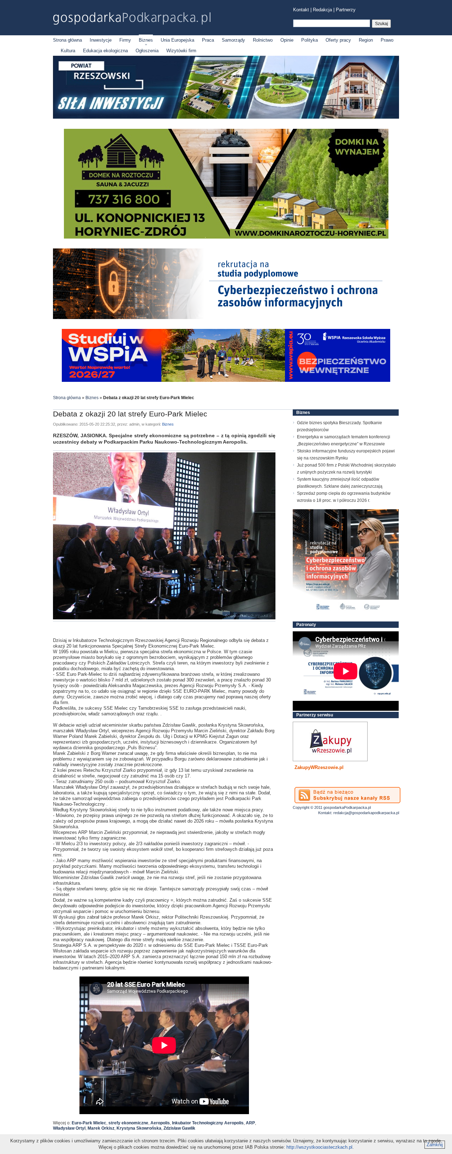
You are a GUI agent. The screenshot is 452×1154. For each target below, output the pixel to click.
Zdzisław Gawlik (179, 1128)
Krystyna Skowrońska (139, 1128)
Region (366, 40)
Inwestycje (101, 40)
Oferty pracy (338, 40)
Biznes (146, 40)
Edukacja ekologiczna (105, 50)
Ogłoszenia (147, 50)
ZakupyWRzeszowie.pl (319, 767)
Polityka (309, 40)
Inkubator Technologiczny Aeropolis (208, 1122)
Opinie (286, 40)
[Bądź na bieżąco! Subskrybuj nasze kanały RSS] (347, 795)
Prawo (387, 40)
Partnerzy (346, 9)
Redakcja (322, 9)
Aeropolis (160, 1122)
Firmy (125, 40)
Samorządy (233, 40)
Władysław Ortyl (69, 1128)
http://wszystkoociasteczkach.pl (319, 1147)
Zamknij (435, 1144)
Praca (208, 40)
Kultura (68, 50)
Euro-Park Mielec (89, 1122)
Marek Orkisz (101, 1128)
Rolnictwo (263, 40)
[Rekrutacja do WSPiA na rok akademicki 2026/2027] (226, 380)
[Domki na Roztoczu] (226, 237)
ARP (250, 1122)
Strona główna (67, 40)
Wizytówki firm (181, 50)
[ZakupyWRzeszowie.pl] (330, 741)
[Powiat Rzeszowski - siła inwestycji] (226, 117)
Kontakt (301, 9)
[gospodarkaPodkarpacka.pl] (131, 18)
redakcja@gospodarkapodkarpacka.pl (366, 813)
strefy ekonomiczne (128, 1122)
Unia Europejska (177, 40)
